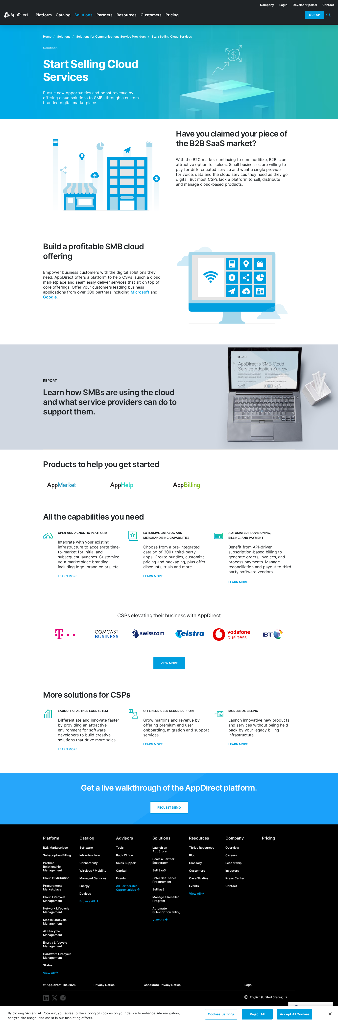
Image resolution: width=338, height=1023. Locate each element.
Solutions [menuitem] (83, 14)
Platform (51, 838)
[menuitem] (264, 3)
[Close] (330, 1013)
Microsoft (140, 292)
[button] (266, 997)
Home (47, 36)
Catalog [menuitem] (63, 14)
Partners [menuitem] (105, 14)
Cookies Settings (221, 1014)
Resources (199, 838)
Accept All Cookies (295, 1014)
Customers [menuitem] (151, 14)
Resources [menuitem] (127, 14)
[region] (169, 1014)
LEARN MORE (67, 749)
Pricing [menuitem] (172, 14)
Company (234, 838)
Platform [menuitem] (44, 14)
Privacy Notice (104, 985)
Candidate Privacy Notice (162, 985)
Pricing (268, 838)
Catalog (86, 838)
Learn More (67, 576)
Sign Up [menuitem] (314, 15)
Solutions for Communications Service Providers (111, 36)
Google (50, 297)
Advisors (124, 838)
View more (169, 663)
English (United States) (266, 997)
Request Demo (169, 807)
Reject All (257, 1014)
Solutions (64, 36)
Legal (248, 985)
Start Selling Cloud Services (172, 36)
